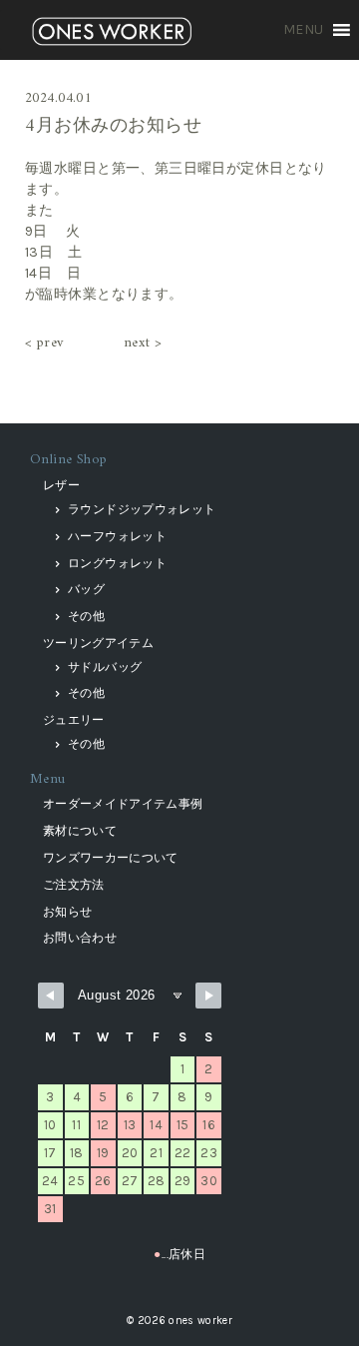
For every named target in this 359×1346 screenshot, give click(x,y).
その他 (86, 616)
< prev (44, 343)
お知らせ (67, 912)
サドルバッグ (105, 667)
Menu (48, 779)
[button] (303, 30)
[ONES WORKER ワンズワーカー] (111, 33)
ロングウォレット (117, 563)
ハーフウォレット (117, 536)
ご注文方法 (74, 885)
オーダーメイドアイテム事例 (123, 804)
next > (143, 343)
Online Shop (69, 459)
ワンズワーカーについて (111, 858)
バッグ (86, 589)
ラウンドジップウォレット (141, 509)
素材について (80, 831)
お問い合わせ (80, 938)
